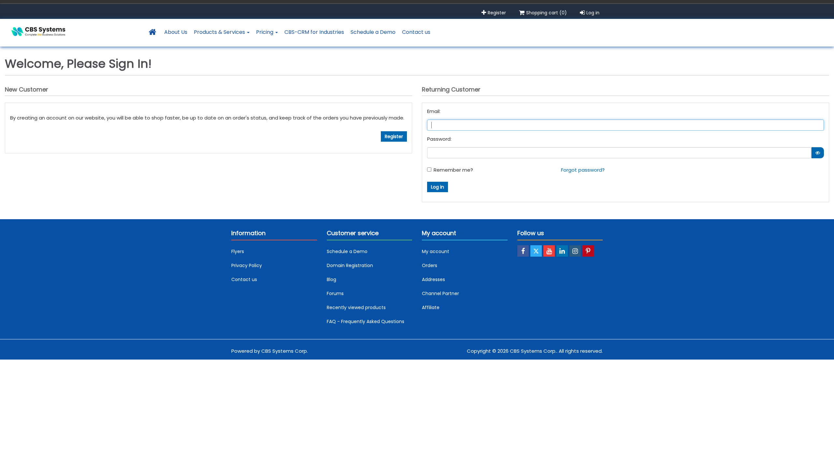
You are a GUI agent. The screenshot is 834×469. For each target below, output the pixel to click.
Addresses (433, 279)
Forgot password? (583, 169)
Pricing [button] (265, 32)
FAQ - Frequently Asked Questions (365, 321)
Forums (335, 293)
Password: (439, 138)
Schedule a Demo (373, 32)
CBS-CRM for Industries (314, 32)
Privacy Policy (246, 265)
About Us (175, 32)
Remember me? (453, 169)
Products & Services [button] (220, 32)
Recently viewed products (356, 307)
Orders (429, 265)
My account (435, 251)
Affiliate (430, 307)
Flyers (237, 251)
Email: (433, 111)
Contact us (416, 32)
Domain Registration (350, 265)
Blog (331, 279)
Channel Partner (440, 293)
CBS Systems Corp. (284, 351)
